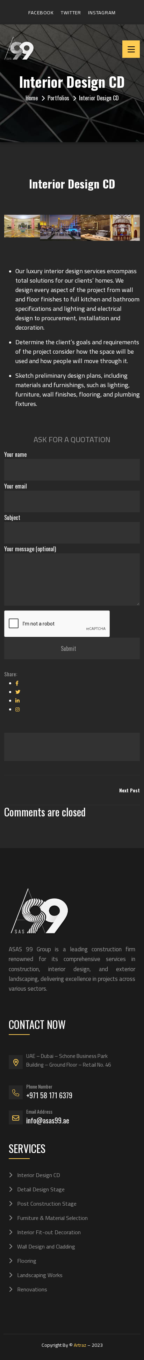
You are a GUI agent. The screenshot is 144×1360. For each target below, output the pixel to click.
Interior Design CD (38, 1175)
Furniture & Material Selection (52, 1218)
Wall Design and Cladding (46, 1246)
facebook (41, 12)
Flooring (26, 1260)
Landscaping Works (40, 1275)
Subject (12, 517)
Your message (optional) (30, 549)
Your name (15, 454)
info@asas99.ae (47, 1120)
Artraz (80, 1345)
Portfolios (58, 98)
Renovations (32, 1289)
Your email (15, 486)
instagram (102, 12)
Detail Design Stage (41, 1189)
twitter (71, 12)
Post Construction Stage (47, 1203)
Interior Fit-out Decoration (49, 1232)
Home (32, 98)
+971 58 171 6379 (49, 1095)
